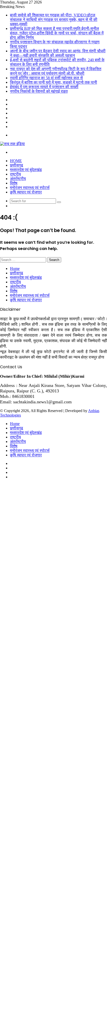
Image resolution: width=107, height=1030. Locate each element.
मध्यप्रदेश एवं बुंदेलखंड (26, 170)
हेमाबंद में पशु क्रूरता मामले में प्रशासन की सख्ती (44, 87)
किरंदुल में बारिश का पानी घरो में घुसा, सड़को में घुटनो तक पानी (53, 82)
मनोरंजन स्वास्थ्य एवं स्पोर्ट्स (30, 187)
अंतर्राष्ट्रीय (18, 179)
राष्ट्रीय (15, 174)
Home (16, 161)
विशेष (13, 183)
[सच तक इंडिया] (12, 143)
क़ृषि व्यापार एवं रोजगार (26, 192)
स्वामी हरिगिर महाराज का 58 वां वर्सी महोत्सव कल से (46, 78)
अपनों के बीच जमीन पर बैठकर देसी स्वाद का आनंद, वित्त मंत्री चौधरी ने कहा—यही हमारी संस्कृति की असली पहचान (58, 53)
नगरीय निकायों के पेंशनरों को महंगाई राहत (39, 91)
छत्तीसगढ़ (16, 165)
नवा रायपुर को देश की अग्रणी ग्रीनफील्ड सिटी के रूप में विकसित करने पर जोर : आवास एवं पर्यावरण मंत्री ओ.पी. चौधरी (55, 71)
